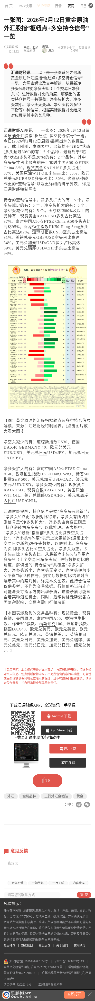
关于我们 (62, 945)
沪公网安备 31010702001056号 (28, 961)
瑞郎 (32, 248)
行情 (58, 6)
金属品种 (29, 796)
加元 (32, 243)
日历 (83, 6)
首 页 (9, 6)
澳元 (80, 479)
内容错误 (79, 883)
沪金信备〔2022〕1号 (17, 984)
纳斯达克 (47, 624)
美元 (12, 179)
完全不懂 (17, 883)
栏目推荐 (9, 945)
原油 (12, 136)
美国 (20, 173)
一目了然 (58, 883)
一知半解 (38, 883)
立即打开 (74, 994)
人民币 (10, 501)
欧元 (85, 173)
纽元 (78, 645)
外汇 (20, 136)
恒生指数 (40, 227)
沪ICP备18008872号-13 (69, 961)
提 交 (84, 894)
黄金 (79, 796)
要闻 (70, 6)
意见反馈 (44, 945)
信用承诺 (80, 945)
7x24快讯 (25, 6)
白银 (40, 490)
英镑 (20, 237)
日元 (43, 453)
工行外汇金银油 (56, 796)
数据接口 (27, 945)
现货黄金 (35, 168)
